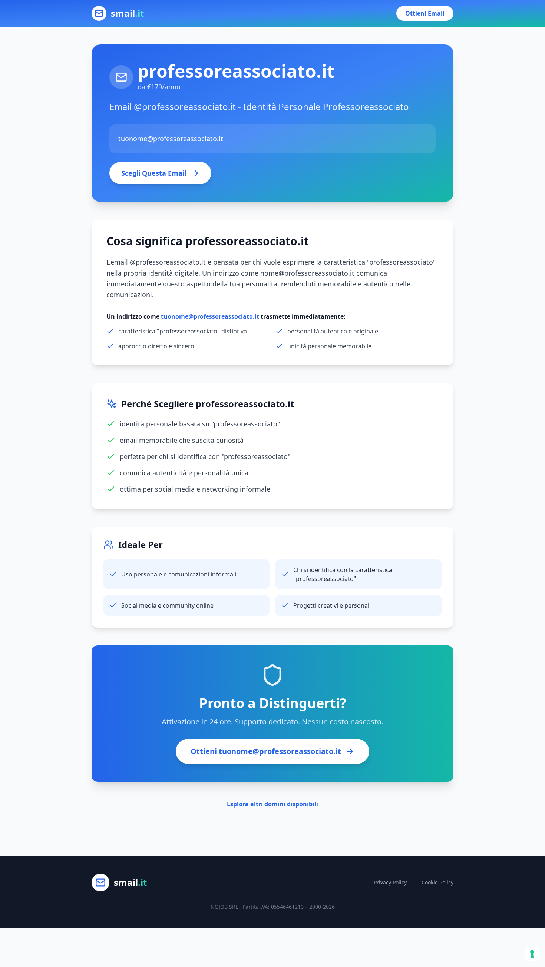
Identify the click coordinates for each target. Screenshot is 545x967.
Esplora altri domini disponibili (272, 804)
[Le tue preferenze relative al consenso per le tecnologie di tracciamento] (532, 954)
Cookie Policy (437, 882)
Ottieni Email (425, 13)
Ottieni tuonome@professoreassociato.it (266, 751)
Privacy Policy (390, 882)
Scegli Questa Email (153, 173)
